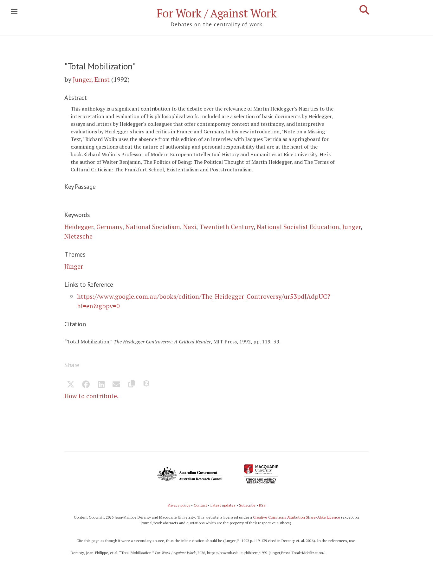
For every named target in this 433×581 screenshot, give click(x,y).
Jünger (73, 266)
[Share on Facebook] (86, 385)
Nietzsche (78, 236)
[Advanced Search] (364, 10)
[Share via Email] (116, 385)
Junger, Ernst (91, 79)
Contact (200, 505)
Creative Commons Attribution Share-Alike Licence (296, 517)
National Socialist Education (298, 226)
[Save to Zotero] (146, 385)
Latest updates (223, 505)
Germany (109, 226)
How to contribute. (91, 396)
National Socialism (153, 226)
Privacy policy (179, 505)
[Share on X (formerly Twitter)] (70, 385)
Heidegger (78, 226)
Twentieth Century (226, 226)
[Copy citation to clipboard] (131, 385)
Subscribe (247, 505)
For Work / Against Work (217, 13)
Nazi (189, 226)
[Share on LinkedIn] (101, 385)
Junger (351, 226)
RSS (262, 505)
